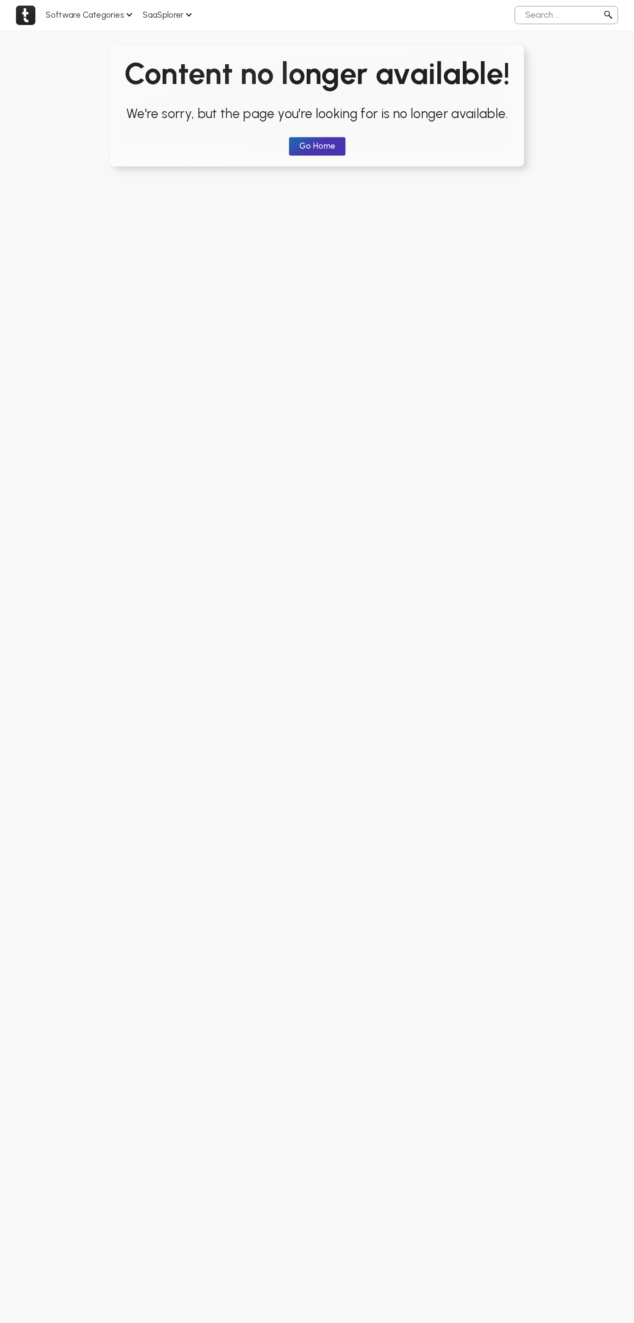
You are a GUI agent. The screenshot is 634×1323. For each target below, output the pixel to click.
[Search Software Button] (608, 15)
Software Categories (85, 15)
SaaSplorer (163, 15)
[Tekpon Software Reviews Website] (25, 15)
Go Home (317, 146)
